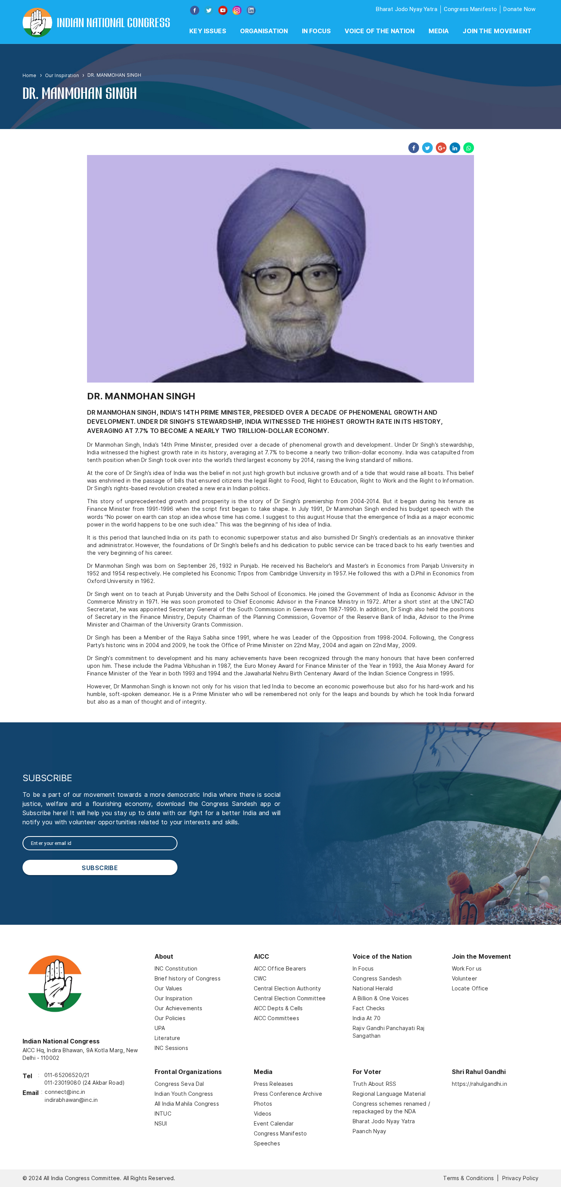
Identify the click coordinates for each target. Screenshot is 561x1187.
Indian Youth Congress (184, 1094)
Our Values (168, 988)
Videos (263, 1114)
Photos (263, 1104)
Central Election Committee (290, 998)
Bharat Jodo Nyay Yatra (406, 9)
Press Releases (273, 1084)
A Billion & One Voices (381, 998)
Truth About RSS (374, 1084)
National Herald (373, 988)
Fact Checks (369, 1008)
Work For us (467, 969)
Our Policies (170, 1018)
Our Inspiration (62, 75)
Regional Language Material (389, 1094)
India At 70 (367, 1018)
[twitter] (426, 147)
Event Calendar (274, 1124)
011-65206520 (63, 1075)
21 (86, 1075)
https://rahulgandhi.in (479, 1084)
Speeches (267, 1143)
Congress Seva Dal (179, 1084)
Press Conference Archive (288, 1094)
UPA (160, 1028)
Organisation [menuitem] (264, 31)
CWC (260, 978)
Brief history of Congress (188, 978)
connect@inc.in (65, 1092)
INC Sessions (171, 1048)
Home (30, 75)
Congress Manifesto (470, 9)
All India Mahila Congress (187, 1104)
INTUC (163, 1114)
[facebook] (412, 147)
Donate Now (519, 9)
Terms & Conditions (468, 1178)
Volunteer (464, 978)
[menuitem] (207, 31)
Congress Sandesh (377, 978)
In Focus (363, 969)
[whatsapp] (467, 147)
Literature (168, 1038)
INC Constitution (176, 969)
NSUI (161, 1124)
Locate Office (470, 988)
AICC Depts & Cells (278, 1008)
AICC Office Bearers (280, 969)
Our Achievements (178, 1008)
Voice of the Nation (380, 31)
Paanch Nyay (370, 1131)
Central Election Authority (287, 988)
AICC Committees (276, 1018)
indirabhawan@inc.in (71, 1100)
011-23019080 (62, 1083)
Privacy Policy (520, 1178)
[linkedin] (453, 147)
